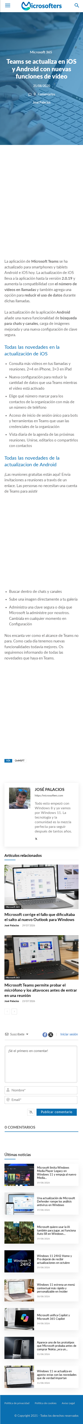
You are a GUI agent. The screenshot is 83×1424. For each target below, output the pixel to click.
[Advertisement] (41, 212)
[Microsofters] (41, 6)
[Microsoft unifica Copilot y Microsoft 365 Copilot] (19, 1319)
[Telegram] (68, 160)
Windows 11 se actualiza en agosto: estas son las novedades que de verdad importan (57, 1375)
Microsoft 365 (41, 52)
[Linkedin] (58, 160)
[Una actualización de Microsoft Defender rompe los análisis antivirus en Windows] (19, 1204)
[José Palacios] (19, 815)
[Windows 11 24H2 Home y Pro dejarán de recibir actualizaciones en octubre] (19, 1261)
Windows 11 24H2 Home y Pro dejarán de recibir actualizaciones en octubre (54, 1259)
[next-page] (14, 1011)
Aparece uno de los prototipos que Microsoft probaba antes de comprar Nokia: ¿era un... (56, 1346)
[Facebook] (28, 160)
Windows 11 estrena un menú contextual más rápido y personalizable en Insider (56, 1288)
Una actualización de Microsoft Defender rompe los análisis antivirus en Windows (56, 1202)
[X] (38, 160)
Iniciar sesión (69, 1034)
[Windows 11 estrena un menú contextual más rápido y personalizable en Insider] (19, 1290)
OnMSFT (20, 760)
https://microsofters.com (49, 795)
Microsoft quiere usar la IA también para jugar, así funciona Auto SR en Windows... (56, 1230)
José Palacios (41, 102)
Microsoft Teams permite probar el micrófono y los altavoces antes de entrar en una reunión (40, 990)
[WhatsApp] (48, 160)
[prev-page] (7, 1011)
